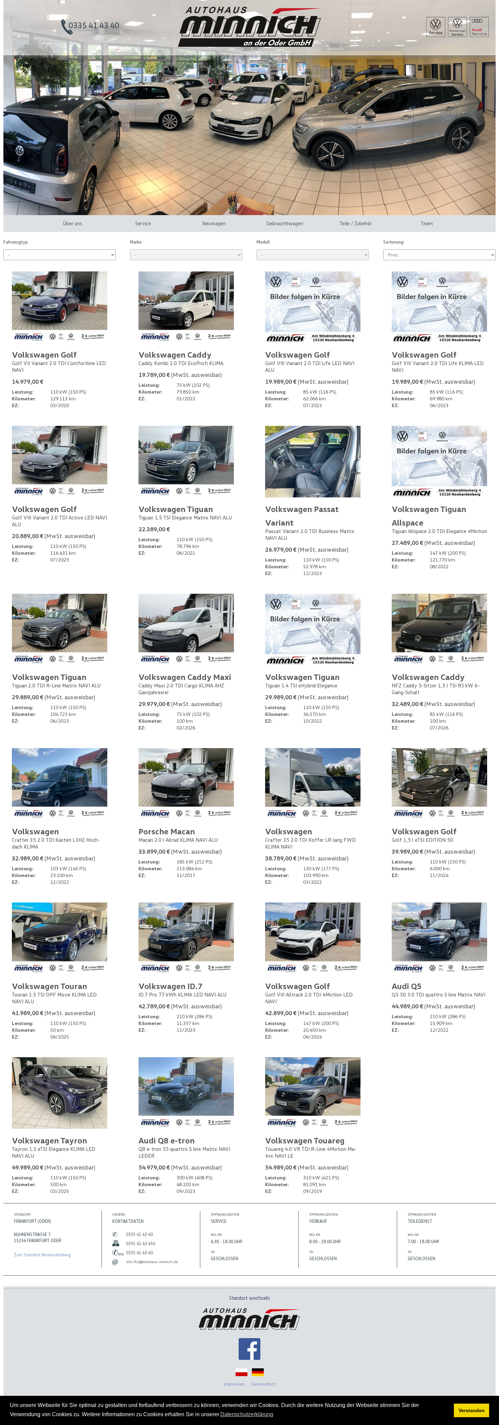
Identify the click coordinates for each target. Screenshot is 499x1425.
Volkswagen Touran (49, 986)
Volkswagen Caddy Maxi (184, 677)
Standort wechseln (249, 1298)
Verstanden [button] (472, 1410)
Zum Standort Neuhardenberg (42, 1254)
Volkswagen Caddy (174, 354)
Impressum (234, 1384)
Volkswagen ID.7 (170, 986)
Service (143, 223)
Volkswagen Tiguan (175, 509)
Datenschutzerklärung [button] (246, 1414)
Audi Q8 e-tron (166, 1140)
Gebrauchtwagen (284, 223)
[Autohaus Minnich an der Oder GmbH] (249, 45)
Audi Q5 (407, 986)
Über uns (72, 223)
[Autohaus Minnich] (249, 1350)
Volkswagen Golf (44, 354)
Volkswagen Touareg (305, 1140)
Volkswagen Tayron (49, 1140)
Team (427, 223)
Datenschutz (264, 1384)
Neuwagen (214, 223)
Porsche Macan (166, 831)
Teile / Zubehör (355, 223)
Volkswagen (35, 831)
